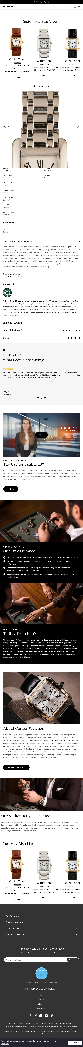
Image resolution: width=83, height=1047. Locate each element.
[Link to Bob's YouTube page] (46, 1015)
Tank (5, 178)
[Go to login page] (71, 6)
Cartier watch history (57, 740)
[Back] (34, 86)
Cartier (5, 171)
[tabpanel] (41, 381)
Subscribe (72, 960)
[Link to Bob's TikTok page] (52, 1015)
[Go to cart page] (75, 6)
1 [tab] (38, 398)
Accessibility (41, 1009)
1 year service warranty (68, 574)
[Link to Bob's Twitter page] (31, 1015)
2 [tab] (41, 398)
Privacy (41, 995)
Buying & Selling (13, 928)
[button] (78, 126)
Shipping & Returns (15, 934)
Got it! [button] (75, 1042)
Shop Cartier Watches (11, 274)
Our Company (12, 916)
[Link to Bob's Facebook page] (35, 1015)
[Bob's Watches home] (8, 6)
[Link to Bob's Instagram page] (40, 1015)
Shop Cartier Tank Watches (13, 277)
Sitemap (41, 1004)
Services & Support (15, 922)
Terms (41, 1000)
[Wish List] (79, 94)
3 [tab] (45, 398)
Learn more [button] (5, 1044)
